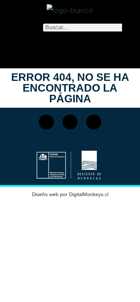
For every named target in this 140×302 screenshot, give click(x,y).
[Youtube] (93, 122)
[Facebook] (46, 122)
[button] (70, 48)
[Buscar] (129, 27)
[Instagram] (70, 122)
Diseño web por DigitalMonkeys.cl (70, 194)
